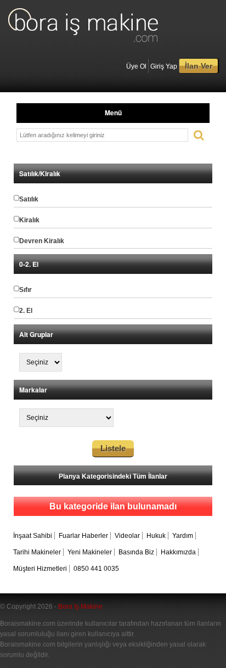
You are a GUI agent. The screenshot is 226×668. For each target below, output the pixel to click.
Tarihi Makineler (37, 552)
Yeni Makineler (89, 552)
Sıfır (25, 290)
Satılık (28, 199)
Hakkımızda (178, 552)
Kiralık (29, 220)
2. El (25, 311)
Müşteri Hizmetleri (40, 568)
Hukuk (156, 536)
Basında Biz (136, 552)
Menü (113, 112)
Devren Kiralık (41, 241)
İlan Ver (198, 65)
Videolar (127, 536)
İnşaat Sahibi (32, 536)
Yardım (182, 536)
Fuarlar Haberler (83, 536)
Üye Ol (136, 66)
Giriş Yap (163, 66)
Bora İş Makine (80, 606)
